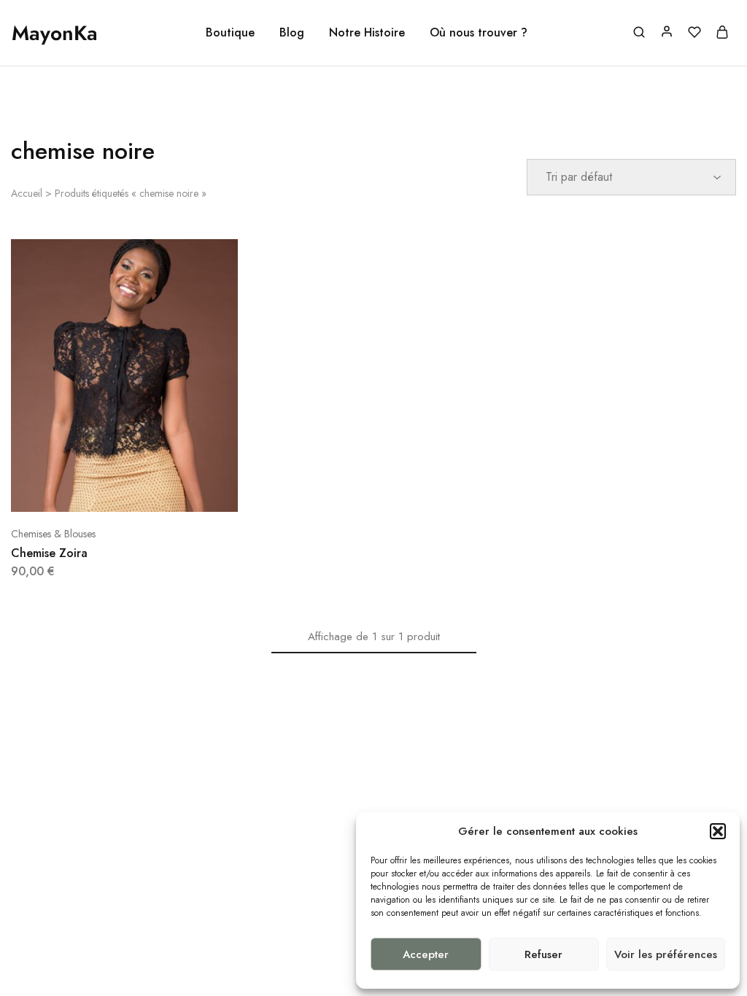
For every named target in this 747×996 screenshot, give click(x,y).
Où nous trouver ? (478, 33)
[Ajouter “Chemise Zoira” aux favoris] (161, 490)
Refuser (543, 954)
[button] (718, 831)
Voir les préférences (665, 954)
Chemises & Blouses (53, 533)
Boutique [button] (230, 33)
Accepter (426, 954)
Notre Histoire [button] (367, 33)
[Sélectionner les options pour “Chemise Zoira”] (88, 490)
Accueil (26, 193)
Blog (291, 33)
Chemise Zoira (49, 553)
